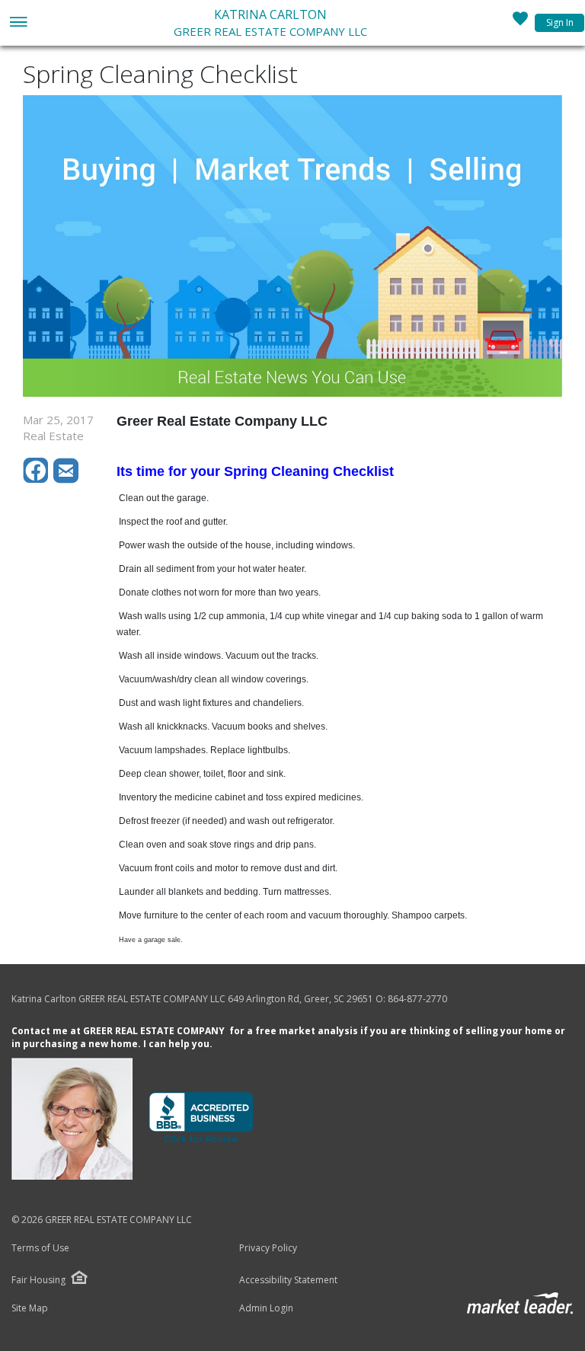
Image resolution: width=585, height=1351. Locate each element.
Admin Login (266, 1308)
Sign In (560, 22)
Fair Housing (38, 1279)
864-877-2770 (417, 998)
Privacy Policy (268, 1248)
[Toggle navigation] (18, 23)
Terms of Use (40, 1248)
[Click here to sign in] (520, 22)
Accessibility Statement (288, 1280)
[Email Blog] (67, 479)
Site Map (29, 1308)
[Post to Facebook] (38, 479)
